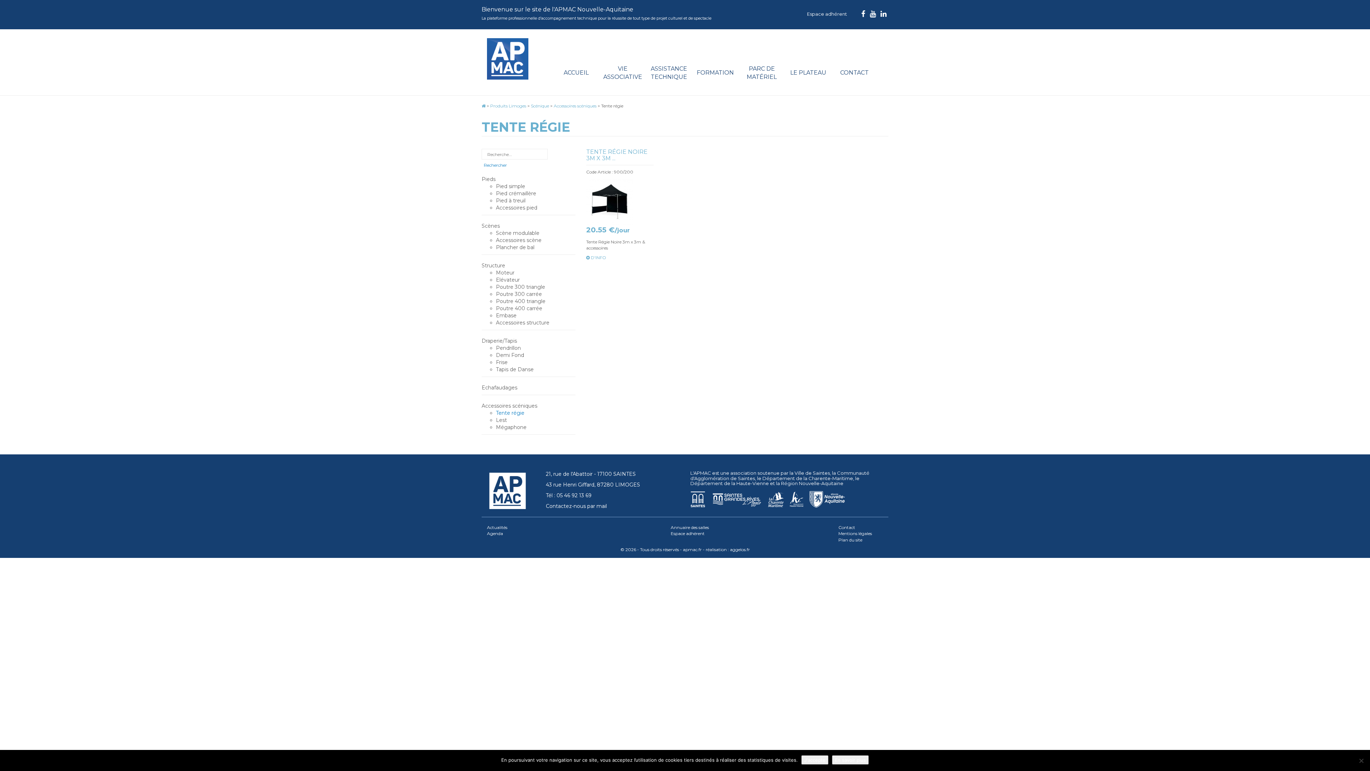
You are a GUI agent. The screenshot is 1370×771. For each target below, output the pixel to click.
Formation (715, 72)
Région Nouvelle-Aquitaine (812, 483)
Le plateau (808, 72)
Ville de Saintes (812, 473)
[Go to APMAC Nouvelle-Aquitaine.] (484, 106)
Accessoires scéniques (509, 406)
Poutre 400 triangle (521, 301)
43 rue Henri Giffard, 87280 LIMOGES (593, 485)
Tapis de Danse (515, 369)
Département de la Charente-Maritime (807, 478)
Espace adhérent (827, 14)
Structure (493, 265)
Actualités (497, 527)
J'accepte (815, 760)
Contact (854, 72)
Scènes (491, 226)
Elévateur (508, 280)
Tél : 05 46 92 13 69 (569, 495)
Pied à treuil (511, 200)
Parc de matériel (762, 72)
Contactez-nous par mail (576, 506)
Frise (502, 362)
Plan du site (850, 540)
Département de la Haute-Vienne (729, 483)
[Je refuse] (1361, 760)
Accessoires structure (522, 322)
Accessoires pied (516, 208)
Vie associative (622, 72)
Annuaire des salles (690, 527)
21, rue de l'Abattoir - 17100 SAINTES (591, 474)
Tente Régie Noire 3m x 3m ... (617, 155)
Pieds (489, 179)
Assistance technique (669, 72)
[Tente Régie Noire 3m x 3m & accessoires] (620, 201)
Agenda (495, 533)
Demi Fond (510, 355)
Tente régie (510, 413)
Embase (506, 315)
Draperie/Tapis (499, 341)
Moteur (505, 272)
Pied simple (510, 186)
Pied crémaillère (516, 193)
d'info (598, 257)
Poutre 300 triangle (520, 287)
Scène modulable (517, 233)
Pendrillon (508, 348)
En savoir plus (850, 760)
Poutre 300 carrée (519, 294)
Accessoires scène (519, 240)
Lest (501, 420)
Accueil (576, 72)
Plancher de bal (515, 247)
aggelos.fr (740, 549)
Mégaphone (511, 427)
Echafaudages (499, 387)
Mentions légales (855, 533)
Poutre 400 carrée (519, 308)
